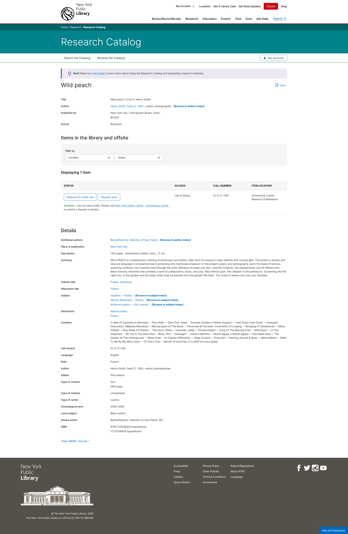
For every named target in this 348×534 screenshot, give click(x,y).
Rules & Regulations (242, 465)
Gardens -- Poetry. (122, 295)
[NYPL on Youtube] (323, 468)
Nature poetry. (119, 311)
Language (237, 476)
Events (226, 19)
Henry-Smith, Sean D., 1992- (127, 106)
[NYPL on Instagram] (314, 468)
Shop (284, 6)
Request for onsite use (80, 197)
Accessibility (181, 465)
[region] (174, 197)
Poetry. (115, 315)
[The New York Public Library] (76, 12)
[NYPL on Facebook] (298, 468)
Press (177, 471)
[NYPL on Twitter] (306, 468)
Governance (210, 482)
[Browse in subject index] (151, 295)
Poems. (115, 288)
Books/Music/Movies (166, 19)
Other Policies (211, 471)
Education (210, 19)
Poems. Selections (121, 282)
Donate (271, 6)
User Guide (98, 73)
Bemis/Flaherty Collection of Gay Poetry (134, 239)
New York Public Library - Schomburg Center (142, 205)
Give (249, 19)
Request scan (109, 197)
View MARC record (74, 441)
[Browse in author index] (189, 106)
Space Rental (181, 482)
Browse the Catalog (111, 58)
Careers (178, 476)
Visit (238, 19)
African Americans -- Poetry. (127, 299)
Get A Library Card (225, 6)
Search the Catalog (77, 58)
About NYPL (238, 471)
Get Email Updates (250, 6)
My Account (183, 6)
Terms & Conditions (214, 476)
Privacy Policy (211, 465)
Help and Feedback (333, 530)
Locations (205, 6)
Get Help (262, 19)
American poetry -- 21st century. (130, 304)
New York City (119, 246)
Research (191, 19)
